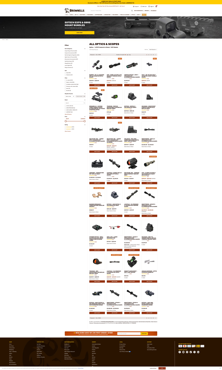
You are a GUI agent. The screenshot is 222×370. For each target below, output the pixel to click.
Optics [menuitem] (133, 14)
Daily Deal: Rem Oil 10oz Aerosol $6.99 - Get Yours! (111, 6)
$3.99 (67, 118)
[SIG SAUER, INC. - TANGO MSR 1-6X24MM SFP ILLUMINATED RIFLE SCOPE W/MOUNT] (115, 129)
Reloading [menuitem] (115, 14)
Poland (93, 358)
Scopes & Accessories (133, 321)
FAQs (148, 346)
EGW (117, 323)
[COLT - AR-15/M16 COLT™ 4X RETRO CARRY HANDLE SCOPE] (149, 65)
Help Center (149, 344)
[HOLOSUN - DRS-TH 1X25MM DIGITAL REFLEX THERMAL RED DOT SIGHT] (149, 227)
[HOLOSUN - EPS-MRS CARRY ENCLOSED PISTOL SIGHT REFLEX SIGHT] (132, 129)
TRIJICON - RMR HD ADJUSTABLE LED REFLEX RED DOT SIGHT (114, 107)
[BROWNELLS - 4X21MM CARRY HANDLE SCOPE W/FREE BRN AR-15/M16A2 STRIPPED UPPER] (97, 97)
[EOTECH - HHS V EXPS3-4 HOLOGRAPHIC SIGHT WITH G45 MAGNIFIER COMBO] (97, 293)
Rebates (11, 360)
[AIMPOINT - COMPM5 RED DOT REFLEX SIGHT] (97, 163)
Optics (10, 353)
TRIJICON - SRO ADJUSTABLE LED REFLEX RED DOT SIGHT (96, 272)
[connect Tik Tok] (191, 352)
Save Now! (80, 32)
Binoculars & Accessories (99, 323)
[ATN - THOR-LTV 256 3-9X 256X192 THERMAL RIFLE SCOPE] (115, 65)
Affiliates (39, 355)
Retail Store (39, 351)
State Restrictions (68, 358)
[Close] (220, 368)
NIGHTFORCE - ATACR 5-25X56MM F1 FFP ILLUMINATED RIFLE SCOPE (149, 205)
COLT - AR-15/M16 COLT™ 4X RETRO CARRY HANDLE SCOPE (149, 76)
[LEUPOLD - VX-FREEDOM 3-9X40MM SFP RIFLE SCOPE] (115, 262)
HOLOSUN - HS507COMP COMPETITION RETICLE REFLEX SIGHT (149, 107)
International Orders (96, 344)
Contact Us (66, 344)
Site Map (121, 347)
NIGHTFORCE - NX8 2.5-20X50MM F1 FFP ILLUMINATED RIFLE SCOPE (149, 140)
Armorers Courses (41, 357)
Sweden (94, 362)
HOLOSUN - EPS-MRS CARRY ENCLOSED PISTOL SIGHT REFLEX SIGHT (131, 140)
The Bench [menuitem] (153, 10)
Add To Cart (97, 85)
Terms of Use (122, 349)
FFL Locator (39, 353)
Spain (93, 360)
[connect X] (194, 352)
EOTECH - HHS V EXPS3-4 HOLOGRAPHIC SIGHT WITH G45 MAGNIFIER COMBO (97, 304)
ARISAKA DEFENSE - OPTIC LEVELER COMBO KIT (149, 272)
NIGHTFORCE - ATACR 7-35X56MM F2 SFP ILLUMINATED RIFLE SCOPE (132, 238)
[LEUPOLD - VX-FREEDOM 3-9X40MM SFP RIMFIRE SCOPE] (132, 195)
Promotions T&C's (151, 347)
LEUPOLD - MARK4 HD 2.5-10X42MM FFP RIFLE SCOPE (114, 174)
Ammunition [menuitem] (107, 14)
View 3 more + (68, 131)
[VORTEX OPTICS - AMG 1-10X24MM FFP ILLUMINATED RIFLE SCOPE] (132, 65)
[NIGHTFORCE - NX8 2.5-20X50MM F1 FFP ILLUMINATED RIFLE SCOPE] (149, 129)
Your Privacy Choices (124, 351)
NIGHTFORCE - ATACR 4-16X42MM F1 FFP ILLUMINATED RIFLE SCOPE (132, 304)
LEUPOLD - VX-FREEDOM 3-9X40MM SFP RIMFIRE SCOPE (131, 205)
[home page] (75, 10)
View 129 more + (68, 114)
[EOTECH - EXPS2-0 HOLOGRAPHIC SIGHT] (132, 97)
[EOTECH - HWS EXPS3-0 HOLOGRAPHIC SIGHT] (115, 195)
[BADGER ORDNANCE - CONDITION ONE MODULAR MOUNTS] (97, 195)
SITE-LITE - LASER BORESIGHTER (112, 237)
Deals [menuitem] (144, 14)
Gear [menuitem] (138, 14)
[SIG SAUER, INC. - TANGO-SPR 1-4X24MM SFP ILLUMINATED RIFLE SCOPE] (97, 129)
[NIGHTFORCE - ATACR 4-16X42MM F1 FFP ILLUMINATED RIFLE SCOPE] (132, 293)
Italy (93, 355)
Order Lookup (67, 346)
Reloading (11, 349)
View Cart (66, 347)
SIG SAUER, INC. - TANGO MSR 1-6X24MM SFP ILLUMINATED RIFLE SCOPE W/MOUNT (114, 140)
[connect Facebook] (180, 352)
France (93, 351)
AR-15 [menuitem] (76, 14)
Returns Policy (67, 357)
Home (3, 39)
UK (92, 366)
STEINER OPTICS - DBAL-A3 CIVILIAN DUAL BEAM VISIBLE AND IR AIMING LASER (96, 238)
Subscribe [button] (144, 333)
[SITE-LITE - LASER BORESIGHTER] (115, 227)
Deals (10, 358)
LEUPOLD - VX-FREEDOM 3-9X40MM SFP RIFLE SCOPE (114, 272)
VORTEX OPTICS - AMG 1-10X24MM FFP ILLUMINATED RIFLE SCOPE (132, 76)
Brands (10, 357)
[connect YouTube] (183, 352)
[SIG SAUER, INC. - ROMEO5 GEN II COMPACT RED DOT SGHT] (132, 163)
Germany (94, 353)
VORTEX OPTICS (126, 323)
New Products (12, 362)
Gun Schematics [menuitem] (138, 10)
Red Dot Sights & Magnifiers (145, 321)
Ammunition (12, 347)
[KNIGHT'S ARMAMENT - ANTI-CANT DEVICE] (132, 262)
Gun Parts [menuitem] (82, 14)
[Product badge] (93, 88)
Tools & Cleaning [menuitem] (124, 14)
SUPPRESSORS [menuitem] (98, 14)
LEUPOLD (120, 323)
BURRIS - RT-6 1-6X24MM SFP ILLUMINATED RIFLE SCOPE (96, 76)
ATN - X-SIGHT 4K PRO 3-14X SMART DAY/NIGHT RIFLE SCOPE (149, 174)
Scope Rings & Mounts (123, 321)
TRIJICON (134, 323)
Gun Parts (11, 346)
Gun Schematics (12, 364)
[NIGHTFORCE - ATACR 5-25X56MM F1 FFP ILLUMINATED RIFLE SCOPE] (149, 195)
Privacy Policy (122, 344)
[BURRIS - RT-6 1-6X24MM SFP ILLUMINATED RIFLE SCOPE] (97, 65)
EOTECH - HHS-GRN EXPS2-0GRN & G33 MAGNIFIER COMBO (147, 304)
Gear (10, 355)
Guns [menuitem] (71, 14)
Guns (10, 344)
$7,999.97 (83, 118)
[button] (151, 6)
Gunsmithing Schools (151, 349)
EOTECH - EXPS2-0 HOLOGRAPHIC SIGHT (130, 107)
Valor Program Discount (69, 351)
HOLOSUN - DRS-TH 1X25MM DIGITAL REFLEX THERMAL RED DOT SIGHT (149, 238)
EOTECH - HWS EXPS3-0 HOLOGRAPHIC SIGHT (114, 205)
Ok (162, 368)
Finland (93, 349)
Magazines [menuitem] (90, 14)
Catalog (66, 353)
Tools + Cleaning (12, 351)
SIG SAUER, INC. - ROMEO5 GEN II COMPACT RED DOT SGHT (131, 174)
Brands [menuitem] (147, 10)
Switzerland (94, 364)
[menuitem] (67, 14)
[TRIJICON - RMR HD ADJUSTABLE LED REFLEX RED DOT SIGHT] (115, 97)
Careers (38, 349)
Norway (93, 357)
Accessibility (122, 346)
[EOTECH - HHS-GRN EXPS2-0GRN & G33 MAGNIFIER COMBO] (149, 293)
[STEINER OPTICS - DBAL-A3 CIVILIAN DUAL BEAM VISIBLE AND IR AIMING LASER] (97, 227)
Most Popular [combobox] (152, 49)
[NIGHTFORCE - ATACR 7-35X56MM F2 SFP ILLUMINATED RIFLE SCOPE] (132, 227)
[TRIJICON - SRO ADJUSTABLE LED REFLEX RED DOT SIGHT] (97, 262)
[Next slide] (218, 27)
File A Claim (66, 349)
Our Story (39, 344)
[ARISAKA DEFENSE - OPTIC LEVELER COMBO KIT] (149, 262)
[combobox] (70, 96)
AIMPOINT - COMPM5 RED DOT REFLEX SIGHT (96, 173)
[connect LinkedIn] (198, 352)
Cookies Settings (153, 368)
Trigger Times (40, 347)
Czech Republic (95, 347)
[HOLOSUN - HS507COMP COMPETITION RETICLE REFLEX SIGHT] (149, 97)
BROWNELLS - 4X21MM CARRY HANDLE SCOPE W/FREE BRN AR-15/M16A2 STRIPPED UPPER (97, 108)
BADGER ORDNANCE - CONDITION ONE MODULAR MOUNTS (96, 205)
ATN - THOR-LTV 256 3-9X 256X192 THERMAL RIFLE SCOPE (114, 76)
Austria (93, 346)
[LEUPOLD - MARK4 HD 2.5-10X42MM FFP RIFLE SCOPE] (115, 163)
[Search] (132, 10)
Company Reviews (41, 346)
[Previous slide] (4, 27)
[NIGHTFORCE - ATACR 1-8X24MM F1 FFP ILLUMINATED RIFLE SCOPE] (115, 293)
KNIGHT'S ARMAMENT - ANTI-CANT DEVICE (130, 272)
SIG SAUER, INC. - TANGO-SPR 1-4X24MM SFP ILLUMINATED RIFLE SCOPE (97, 140)
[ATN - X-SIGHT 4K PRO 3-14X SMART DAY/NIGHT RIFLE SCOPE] (149, 163)
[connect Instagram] (187, 352)
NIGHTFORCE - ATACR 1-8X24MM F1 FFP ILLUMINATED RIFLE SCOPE (114, 304)
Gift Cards (66, 355)
